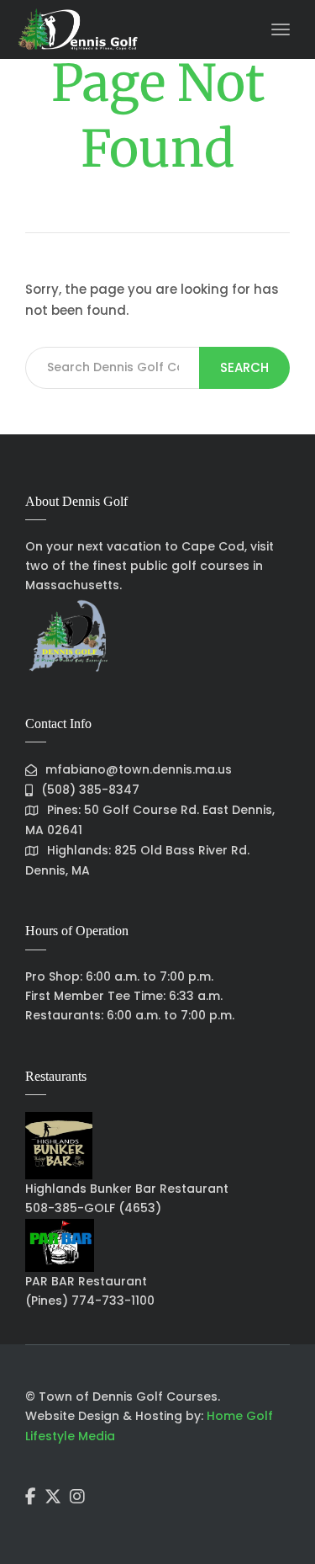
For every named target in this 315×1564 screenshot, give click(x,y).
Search (244, 367)
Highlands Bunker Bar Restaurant (126, 1188)
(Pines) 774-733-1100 (90, 1300)
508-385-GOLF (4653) (93, 1208)
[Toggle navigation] (280, 29)
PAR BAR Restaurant (86, 1281)
